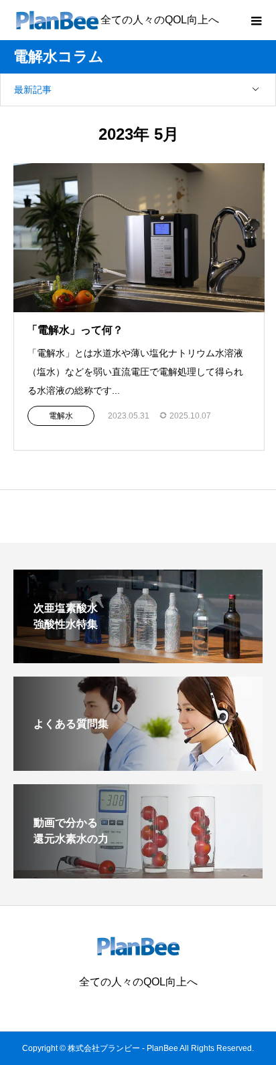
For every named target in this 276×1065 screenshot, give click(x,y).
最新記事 (33, 89)
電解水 (61, 416)
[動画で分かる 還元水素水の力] (138, 872)
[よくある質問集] (138, 765)
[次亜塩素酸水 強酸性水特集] (138, 657)
